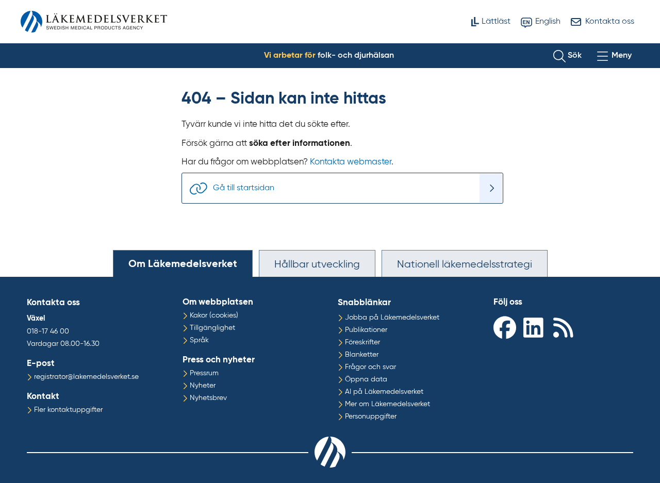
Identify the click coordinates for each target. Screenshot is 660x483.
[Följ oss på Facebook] (505, 327)
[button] (567, 55)
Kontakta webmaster (350, 162)
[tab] (183, 263)
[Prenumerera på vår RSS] (565, 327)
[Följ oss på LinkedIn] (535, 327)
